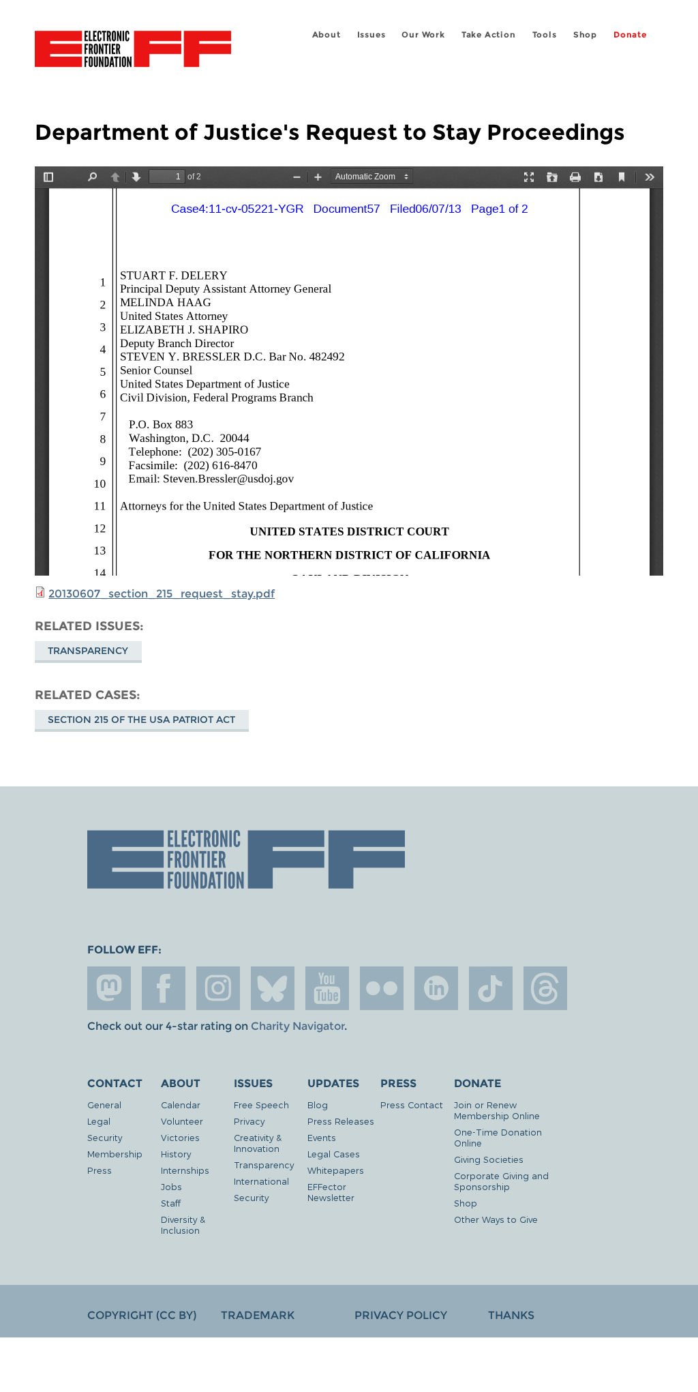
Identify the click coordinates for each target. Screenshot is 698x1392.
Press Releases (340, 1121)
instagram (218, 988)
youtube (327, 988)
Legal (98, 1121)
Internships (185, 1170)
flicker (382, 988)
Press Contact (411, 1104)
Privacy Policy (400, 1315)
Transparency (88, 651)
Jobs (171, 1186)
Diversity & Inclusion (183, 1224)
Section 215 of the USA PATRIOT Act (141, 719)
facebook (163, 988)
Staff (171, 1203)
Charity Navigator (297, 1026)
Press (99, 1170)
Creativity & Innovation (258, 1142)
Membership (114, 1154)
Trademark (257, 1315)
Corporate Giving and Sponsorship (501, 1180)
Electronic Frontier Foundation (133, 51)
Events (321, 1137)
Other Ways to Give (496, 1219)
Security (104, 1137)
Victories (180, 1137)
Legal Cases (333, 1154)
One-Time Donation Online (498, 1137)
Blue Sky (272, 988)
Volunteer (182, 1121)
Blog (317, 1104)
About (326, 34)
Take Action (488, 34)
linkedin (436, 988)
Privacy (249, 1121)
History (176, 1154)
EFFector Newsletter (330, 1191)
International (261, 1181)
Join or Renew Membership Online (497, 1110)
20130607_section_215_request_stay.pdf (161, 593)
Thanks (511, 1315)
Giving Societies (489, 1159)
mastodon (109, 988)
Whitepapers (335, 1170)
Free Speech (261, 1104)
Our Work (422, 34)
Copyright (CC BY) (141, 1315)
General (104, 1104)
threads (545, 988)
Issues (371, 34)
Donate (630, 34)
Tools (544, 34)
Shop (585, 34)
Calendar (180, 1104)
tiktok (491, 988)
